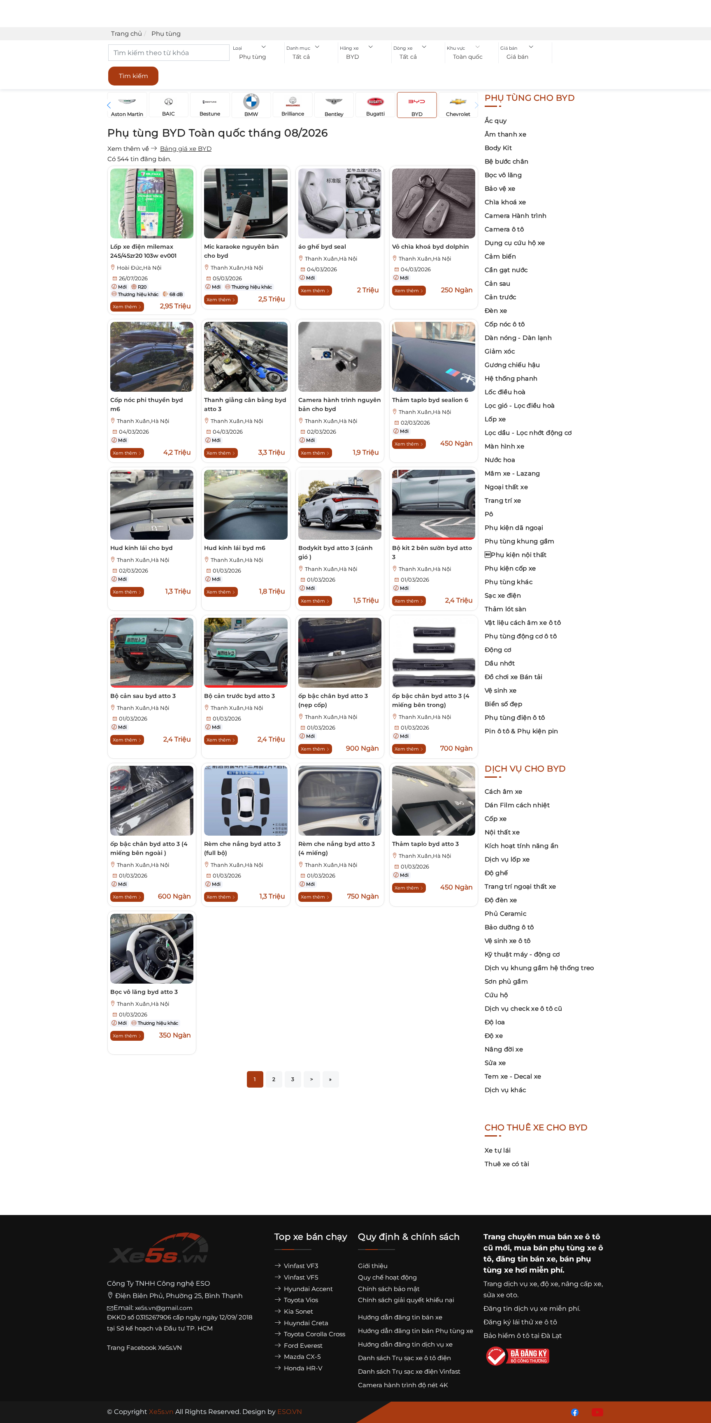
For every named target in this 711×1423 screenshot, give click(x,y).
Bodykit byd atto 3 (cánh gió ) (335, 552)
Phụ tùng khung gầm (520, 541)
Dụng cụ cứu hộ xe (515, 243)
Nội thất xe (502, 832)
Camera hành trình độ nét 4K (403, 1385)
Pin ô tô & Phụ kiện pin (521, 731)
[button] (258, 57)
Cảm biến (500, 256)
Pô (489, 514)
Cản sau (498, 283)
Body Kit (498, 148)
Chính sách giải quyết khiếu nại (406, 1300)
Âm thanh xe (505, 134)
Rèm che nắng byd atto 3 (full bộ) (242, 848)
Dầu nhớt (500, 663)
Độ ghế (496, 873)
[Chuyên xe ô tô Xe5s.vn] (158, 1255)
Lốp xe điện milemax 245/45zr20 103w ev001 (143, 251)
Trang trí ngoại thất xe (520, 886)
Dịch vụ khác (505, 1090)
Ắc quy (496, 121)
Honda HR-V (302, 1368)
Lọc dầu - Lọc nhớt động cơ (528, 433)
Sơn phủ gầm (506, 981)
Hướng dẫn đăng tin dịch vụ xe (405, 1344)
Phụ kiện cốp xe (510, 568)
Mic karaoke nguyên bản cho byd (241, 251)
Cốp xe (496, 818)
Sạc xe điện (503, 595)
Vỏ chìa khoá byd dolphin (430, 246)
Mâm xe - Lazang (512, 473)
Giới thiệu (373, 1266)
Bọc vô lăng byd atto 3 (144, 992)
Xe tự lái (498, 1150)
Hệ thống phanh (511, 378)
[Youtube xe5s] (596, 1412)
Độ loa (495, 1022)
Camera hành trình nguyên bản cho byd (339, 404)
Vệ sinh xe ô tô (508, 941)
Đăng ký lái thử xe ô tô (520, 1322)
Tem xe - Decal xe (513, 1076)
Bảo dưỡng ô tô (509, 927)
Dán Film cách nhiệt (517, 805)
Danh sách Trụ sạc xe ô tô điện (404, 1358)
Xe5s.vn (162, 1412)
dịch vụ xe (520, 1284)
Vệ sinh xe (501, 690)
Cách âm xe (504, 791)
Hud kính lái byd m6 (234, 548)
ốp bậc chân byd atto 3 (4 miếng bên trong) (430, 700)
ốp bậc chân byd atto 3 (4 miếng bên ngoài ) (149, 848)
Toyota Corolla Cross (313, 1334)
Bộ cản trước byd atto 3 (239, 696)
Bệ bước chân (507, 161)
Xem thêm (125, 307)
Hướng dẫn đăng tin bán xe (400, 1317)
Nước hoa (500, 460)
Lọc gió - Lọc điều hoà (520, 405)
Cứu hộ (496, 995)
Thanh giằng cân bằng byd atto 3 (245, 404)
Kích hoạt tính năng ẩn (521, 846)
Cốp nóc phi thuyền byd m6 (146, 404)
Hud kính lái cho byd (141, 548)
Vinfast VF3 (300, 1266)
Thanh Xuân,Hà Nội (237, 268)
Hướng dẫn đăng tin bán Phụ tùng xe (415, 1331)
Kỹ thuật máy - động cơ (522, 954)
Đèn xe (496, 310)
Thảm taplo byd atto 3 (425, 844)
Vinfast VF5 (300, 1277)
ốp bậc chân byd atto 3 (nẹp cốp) (333, 700)
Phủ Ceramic (505, 913)
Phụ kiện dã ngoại (514, 527)
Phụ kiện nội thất (516, 555)
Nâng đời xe (504, 1049)
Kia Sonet (297, 1311)
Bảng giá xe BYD (185, 148)
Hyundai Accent (307, 1289)
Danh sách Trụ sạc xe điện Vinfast (409, 1371)
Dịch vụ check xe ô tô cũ (523, 1008)
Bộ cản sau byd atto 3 (143, 696)
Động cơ (498, 650)
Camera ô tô (504, 229)
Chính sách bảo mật (389, 1289)
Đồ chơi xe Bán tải (514, 677)
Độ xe (494, 1036)
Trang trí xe (503, 500)
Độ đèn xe (501, 900)
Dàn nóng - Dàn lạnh (518, 338)
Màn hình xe (504, 446)
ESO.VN (289, 1412)
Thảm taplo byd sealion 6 (430, 400)
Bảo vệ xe (500, 188)
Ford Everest (302, 1345)
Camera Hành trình (515, 215)
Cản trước (500, 297)
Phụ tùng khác (508, 582)
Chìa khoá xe (505, 202)
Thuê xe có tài (507, 1164)
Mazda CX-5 (301, 1357)
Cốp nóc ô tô (505, 324)
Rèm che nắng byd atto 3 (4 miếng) (336, 848)
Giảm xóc (500, 351)
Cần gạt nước (506, 270)
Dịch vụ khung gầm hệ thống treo (539, 968)
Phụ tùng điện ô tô (515, 717)
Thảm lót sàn (506, 609)
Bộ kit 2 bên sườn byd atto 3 (432, 552)
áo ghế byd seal (322, 246)
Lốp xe (495, 419)
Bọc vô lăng (503, 175)
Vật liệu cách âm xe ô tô (523, 622)
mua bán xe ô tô (569, 1236)
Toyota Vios (300, 1300)
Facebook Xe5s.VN (155, 1347)
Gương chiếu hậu (512, 365)
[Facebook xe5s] (573, 1412)
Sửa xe (495, 1063)
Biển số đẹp (503, 704)
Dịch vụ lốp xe (507, 859)
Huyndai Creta (305, 1323)
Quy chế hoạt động (387, 1277)
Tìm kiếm (133, 76)
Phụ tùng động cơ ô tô (521, 636)
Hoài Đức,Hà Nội (139, 268)
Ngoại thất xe (506, 487)
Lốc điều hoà (505, 392)
